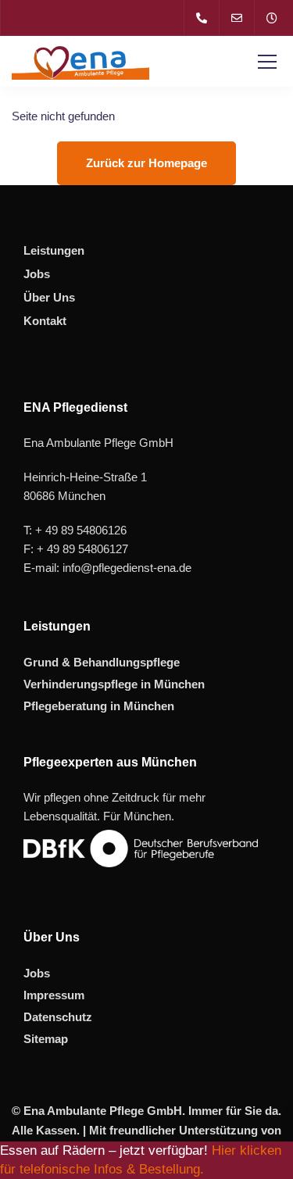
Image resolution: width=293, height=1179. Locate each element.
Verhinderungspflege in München (114, 684)
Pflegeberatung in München (98, 706)
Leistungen (53, 250)
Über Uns (49, 297)
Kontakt (44, 320)
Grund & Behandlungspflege (101, 662)
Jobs (36, 273)
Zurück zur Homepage (146, 163)
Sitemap (45, 1038)
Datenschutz (57, 1017)
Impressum (53, 995)
